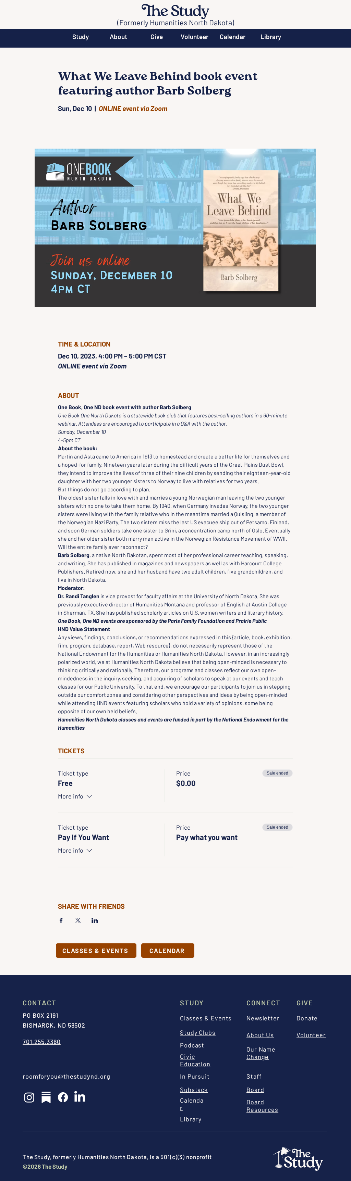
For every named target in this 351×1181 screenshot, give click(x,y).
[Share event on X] (78, 920)
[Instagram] (29, 1097)
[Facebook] (63, 1097)
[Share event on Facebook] (61, 920)
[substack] (46, 1097)
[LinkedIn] (79, 1097)
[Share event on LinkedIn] (95, 920)
